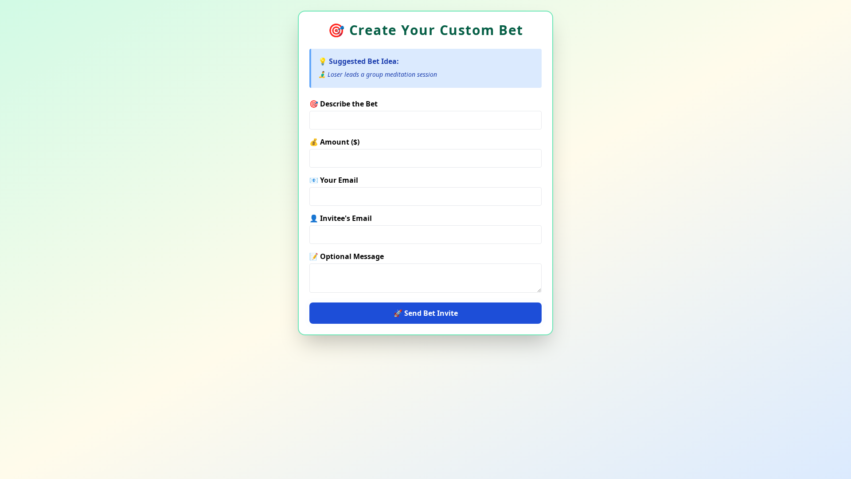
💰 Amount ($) (334, 142)
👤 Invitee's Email (340, 218)
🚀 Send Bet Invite (426, 313)
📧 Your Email (333, 180)
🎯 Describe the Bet (343, 104)
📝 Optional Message (346, 256)
